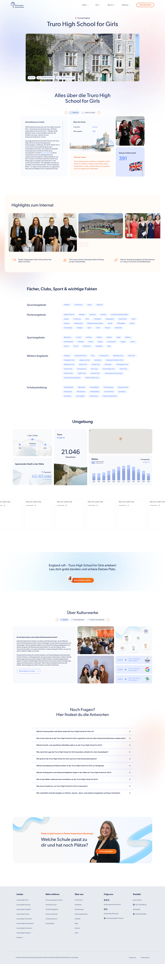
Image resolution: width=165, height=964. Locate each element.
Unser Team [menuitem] (78, 900)
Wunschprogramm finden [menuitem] (54, 900)
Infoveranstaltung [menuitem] (51, 914)
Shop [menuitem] (76, 933)
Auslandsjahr (46, 153)
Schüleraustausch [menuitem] (51, 919)
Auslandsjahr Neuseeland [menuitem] (25, 923)
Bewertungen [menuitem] (79, 909)
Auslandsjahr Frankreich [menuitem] (24, 928)
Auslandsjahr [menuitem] (50, 923)
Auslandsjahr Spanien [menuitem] (24, 933)
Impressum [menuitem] (132, 957)
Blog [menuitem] (76, 923)
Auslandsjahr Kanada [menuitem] (23, 905)
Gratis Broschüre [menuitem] (51, 905)
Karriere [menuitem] (77, 928)
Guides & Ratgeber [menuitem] (52, 909)
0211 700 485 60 (140, 905)
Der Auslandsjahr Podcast (114, 918)
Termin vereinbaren (106, 851)
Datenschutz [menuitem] (145, 957)
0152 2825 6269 (140, 914)
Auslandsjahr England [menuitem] (24, 909)
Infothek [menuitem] (77, 919)
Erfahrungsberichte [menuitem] (81, 914)
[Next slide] (86, 244)
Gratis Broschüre (145, 5)
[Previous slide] (80, 244)
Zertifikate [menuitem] (78, 905)
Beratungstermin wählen (82, 580)
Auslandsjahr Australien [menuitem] (24, 919)
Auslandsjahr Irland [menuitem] (23, 914)
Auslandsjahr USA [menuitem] (22, 900)
